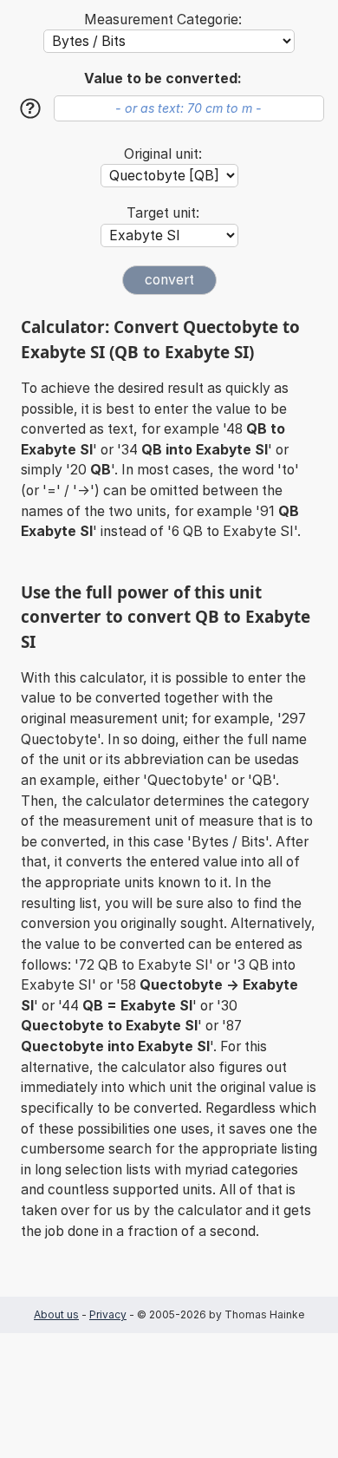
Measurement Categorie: (163, 19)
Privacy (108, 1314)
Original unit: (163, 154)
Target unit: (163, 213)
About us (56, 1314)
